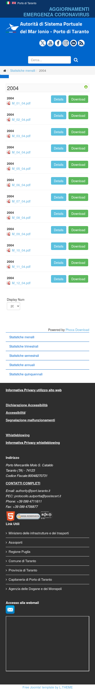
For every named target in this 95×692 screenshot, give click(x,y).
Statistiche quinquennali (25, 374)
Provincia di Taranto (23, 570)
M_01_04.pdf (21, 103)
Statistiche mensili (22, 70)
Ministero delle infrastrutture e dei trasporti (39, 533)
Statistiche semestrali (24, 355)
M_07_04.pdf (21, 201)
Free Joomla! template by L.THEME (48, 687)
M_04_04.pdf (21, 152)
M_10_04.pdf (21, 250)
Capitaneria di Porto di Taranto (30, 579)
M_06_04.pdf (21, 185)
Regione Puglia (19, 551)
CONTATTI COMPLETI (23, 483)
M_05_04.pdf (21, 168)
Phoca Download (77, 329)
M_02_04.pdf (21, 119)
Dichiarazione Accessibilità (27, 405)
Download (78, 99)
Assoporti (15, 542)
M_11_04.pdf (21, 266)
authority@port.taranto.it (33, 490)
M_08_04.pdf (21, 217)
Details (58, 99)
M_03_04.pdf (21, 136)
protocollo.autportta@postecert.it (37, 495)
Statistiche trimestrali (23, 346)
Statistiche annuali (22, 365)
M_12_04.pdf (21, 283)
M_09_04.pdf (21, 234)
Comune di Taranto (22, 560)
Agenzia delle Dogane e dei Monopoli (35, 588)
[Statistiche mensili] (86, 87)
